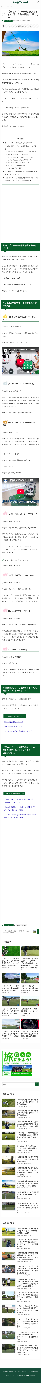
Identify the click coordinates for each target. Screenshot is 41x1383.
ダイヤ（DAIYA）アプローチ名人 (18, 154)
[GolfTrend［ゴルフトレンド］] (20, 2)
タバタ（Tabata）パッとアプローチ (19, 160)
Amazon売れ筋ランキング (13, 722)
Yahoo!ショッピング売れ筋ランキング (18, 731)
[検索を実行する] (37, 1084)
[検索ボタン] (38, 2)
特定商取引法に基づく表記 (10, 1372)
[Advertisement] (20, 213)
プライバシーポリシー (24, 1372)
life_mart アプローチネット (16, 165)
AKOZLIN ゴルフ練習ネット (16, 168)
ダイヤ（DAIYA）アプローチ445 (18, 162)
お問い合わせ (34, 1372)
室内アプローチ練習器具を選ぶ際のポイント (21, 142)
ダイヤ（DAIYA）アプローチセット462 (20, 157)
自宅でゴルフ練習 (21, 925)
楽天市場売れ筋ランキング (13, 726)
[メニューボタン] (2, 2)
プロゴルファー (8, 20)
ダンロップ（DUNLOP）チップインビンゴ (21, 152)
